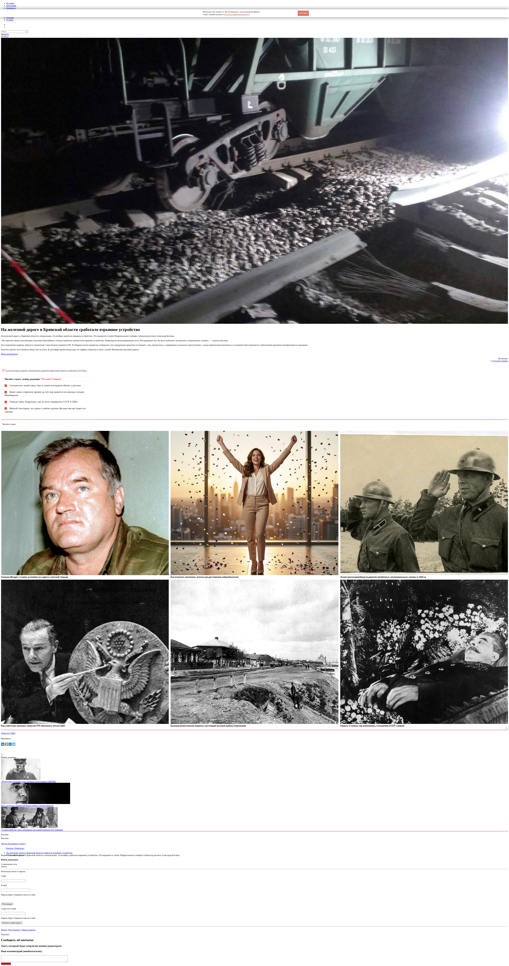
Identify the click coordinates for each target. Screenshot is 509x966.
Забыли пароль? (28, 930)
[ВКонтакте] (2, 744)
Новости (5, 34)
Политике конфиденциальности (237, 15)
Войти (4, 930)
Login (3, 876)
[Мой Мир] (10, 744)
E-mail (4, 885)
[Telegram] (13, 744)
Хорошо (303, 13)
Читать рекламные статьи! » (13, 844)
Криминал (11, 8)
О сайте (9, 20)
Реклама (10, 17)
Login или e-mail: (8, 909)
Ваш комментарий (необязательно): (21, 951)
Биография (11, 6)
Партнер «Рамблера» (15, 848)
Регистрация (14, 930)
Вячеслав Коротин (9, 354)
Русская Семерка (500, 361)
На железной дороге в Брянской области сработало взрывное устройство (39, 853)
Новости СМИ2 (8, 733)
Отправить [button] (6, 964)
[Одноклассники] (6, 744)
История (10, 3)
